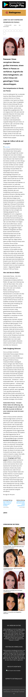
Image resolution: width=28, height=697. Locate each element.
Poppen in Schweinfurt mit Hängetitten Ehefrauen (12, 612)
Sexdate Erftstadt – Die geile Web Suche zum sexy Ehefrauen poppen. (13, 547)
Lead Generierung (15, 689)
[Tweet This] (7, 31)
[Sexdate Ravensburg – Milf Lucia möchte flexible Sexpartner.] (14, 566)
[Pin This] (10, 31)
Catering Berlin (6, 689)
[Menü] (23, 13)
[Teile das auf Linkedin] (13, 31)
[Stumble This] (15, 31)
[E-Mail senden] (21, 31)
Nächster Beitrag (20, 503)
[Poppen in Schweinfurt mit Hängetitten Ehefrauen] (14, 610)
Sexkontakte (6, 26)
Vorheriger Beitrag (7, 503)
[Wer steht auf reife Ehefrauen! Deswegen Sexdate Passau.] (14, 588)
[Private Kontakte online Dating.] (12, 15)
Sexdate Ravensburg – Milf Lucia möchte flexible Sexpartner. (12, 569)
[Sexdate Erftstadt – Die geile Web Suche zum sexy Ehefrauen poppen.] (14, 544)
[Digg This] (18, 31)
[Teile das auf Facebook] (4, 31)
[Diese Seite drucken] (4, 33)
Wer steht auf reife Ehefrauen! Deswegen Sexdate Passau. (12, 591)
